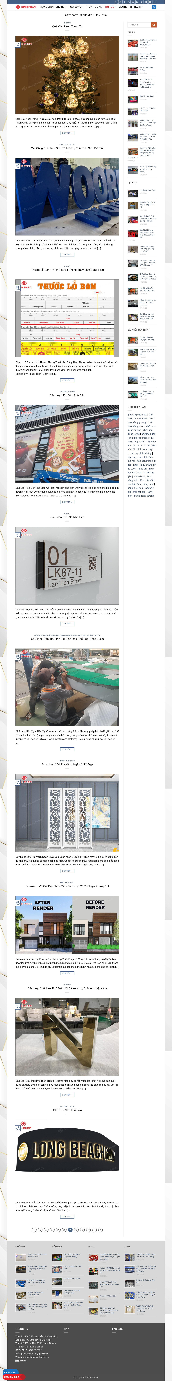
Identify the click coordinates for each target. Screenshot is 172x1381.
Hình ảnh (135, 7)
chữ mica (142, 449)
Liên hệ (123, 7)
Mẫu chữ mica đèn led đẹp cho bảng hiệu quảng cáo (148, 302)
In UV (89, 7)
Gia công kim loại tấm (83, 635)
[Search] (154, 7)
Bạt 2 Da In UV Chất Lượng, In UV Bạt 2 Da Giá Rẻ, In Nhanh (148, 218)
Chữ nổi (60, 7)
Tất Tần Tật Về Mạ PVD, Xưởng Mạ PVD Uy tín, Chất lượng (145, 1308)
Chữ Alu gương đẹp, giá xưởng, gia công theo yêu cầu (147, 248)
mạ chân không (143, 453)
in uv (135, 464)
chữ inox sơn (141, 418)
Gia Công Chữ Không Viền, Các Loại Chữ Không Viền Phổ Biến (38, 1306)
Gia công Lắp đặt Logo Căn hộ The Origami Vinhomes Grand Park (148, 56)
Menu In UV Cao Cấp (108, 1296)
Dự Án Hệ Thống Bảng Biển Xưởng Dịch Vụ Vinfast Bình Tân (148, 136)
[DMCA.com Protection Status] (20, 1360)
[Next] (100, 1230)
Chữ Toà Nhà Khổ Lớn (67, 1110)
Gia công (75, 7)
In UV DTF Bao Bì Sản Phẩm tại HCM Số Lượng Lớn (109, 1284)
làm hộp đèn (134, 484)
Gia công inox (66, 635)
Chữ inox (38, 635)
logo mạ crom (135, 457)
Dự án (98, 7)
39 (64, 1230)
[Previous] (34, 1230)
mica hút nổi (143, 445)
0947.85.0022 (11, 1377)
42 (82, 1230)
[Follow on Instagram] (120, 2)
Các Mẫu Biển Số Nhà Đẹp (67, 517)
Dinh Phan (93, 1377)
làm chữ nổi (146, 480)
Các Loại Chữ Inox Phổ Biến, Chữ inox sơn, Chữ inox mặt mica (67, 988)
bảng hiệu (148, 484)
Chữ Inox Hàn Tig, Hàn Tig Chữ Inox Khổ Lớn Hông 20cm (67, 638)
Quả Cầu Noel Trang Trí (67, 26)
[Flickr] (154, 2)
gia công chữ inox (137, 414)
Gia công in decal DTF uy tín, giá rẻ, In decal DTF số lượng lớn (148, 262)
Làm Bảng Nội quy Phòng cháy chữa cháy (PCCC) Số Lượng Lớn (110, 1256)
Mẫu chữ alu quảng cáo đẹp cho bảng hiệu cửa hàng (148, 379)
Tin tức (109, 7)
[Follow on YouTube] (150, 2)
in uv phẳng (146, 464)
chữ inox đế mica (138, 438)
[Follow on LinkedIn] (146, 2)
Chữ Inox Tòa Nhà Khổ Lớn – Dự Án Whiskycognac (148, 42)
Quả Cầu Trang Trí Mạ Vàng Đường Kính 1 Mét (148, 204)
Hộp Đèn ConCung (147, 96)
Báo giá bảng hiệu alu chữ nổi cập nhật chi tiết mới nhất (37, 1268)
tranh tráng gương (144, 495)
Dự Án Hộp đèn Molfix (72, 1278)
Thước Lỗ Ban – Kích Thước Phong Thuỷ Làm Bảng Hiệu (67, 269)
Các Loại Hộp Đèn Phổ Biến (67, 395)
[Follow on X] (129, 2)
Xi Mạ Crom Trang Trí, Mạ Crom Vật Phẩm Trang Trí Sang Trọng (145, 1294)
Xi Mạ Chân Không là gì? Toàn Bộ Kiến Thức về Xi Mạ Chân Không (148, 276)
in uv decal (139, 476)
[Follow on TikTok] (124, 2)
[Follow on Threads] (133, 2)
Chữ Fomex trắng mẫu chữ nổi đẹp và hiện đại (148, 365)
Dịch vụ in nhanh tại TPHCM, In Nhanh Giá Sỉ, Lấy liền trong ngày (109, 1310)
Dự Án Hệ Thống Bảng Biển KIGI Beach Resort (148, 169)
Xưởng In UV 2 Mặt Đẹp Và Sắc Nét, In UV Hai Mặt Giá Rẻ (110, 1270)
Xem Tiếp (67, 133)
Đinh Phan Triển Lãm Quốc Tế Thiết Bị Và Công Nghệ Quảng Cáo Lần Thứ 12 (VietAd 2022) (141, 153)
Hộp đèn (63, 392)
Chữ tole (64, 144)
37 (52, 1230)
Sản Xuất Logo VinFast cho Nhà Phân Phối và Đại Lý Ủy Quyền (146, 1268)
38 (58, 1230)
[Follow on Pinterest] (142, 2)
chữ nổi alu (139, 492)
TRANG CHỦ (46, 7)
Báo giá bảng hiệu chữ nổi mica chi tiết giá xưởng (148, 352)
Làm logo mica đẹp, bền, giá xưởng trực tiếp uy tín (147, 393)
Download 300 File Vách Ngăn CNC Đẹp (67, 764)
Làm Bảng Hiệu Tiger (147, 190)
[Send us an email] (137, 2)
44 (94, 1230)
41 (76, 1230)
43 (88, 1230)
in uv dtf (142, 468)
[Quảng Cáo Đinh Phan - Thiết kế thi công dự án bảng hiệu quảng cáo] (25, 7)
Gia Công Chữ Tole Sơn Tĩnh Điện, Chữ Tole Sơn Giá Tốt (67, 148)
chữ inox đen (148, 434)
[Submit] (154, 24)
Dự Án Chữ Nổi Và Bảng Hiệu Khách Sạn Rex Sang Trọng (148, 122)
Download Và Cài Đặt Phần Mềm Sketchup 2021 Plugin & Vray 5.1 (67, 886)
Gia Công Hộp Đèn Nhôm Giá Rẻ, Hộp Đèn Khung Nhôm (147, 316)
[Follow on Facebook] (116, 2)
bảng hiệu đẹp (135, 488)
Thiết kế (63, 761)
